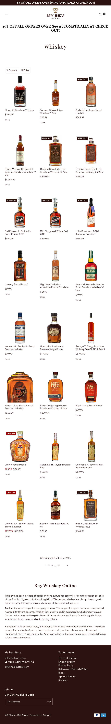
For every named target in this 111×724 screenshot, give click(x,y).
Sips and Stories (67, 676)
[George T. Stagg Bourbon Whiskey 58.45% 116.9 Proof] (91, 327)
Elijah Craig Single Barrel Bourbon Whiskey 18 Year (53, 407)
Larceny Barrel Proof (16, 284)
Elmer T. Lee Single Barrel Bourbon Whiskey (19, 407)
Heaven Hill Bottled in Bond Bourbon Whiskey (19, 348)
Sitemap (62, 679)
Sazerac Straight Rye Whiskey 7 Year (51, 111)
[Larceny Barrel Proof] (20, 265)
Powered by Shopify (41, 715)
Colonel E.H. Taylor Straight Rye (55, 466)
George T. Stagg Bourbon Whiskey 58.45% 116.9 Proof (90, 348)
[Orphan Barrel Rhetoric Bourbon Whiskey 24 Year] (55, 150)
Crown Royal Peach (15, 464)
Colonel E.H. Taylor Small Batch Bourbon (89, 466)
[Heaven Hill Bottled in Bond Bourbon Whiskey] (20, 327)
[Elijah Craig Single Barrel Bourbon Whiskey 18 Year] (55, 387)
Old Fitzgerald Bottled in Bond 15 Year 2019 (18, 232)
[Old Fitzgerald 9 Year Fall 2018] (55, 212)
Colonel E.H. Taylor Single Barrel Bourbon (19, 525)
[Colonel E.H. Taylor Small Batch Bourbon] (91, 446)
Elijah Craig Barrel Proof (88, 405)
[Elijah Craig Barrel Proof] (91, 387)
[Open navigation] (6, 14)
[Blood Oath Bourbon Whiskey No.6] (91, 505)
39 (58, 565)
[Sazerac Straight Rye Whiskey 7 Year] (55, 91)
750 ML (7, 120)
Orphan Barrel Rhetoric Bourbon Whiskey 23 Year (89, 170)
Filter (26, 70)
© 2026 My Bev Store (16, 715)
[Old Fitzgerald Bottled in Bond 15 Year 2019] (20, 212)
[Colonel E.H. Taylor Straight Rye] (55, 446)
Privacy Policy (66, 665)
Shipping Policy (66, 661)
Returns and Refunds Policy (73, 669)
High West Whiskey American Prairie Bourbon (54, 286)
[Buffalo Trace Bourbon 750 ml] (55, 505)
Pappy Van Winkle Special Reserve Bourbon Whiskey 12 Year (20, 171)
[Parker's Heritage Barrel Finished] (91, 91)
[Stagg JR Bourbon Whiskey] (20, 91)
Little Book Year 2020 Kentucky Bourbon (87, 232)
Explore (13, 70)
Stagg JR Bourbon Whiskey (19, 109)
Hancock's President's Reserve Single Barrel (51, 348)
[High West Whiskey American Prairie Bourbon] (55, 265)
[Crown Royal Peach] (20, 446)
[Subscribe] (49, 701)
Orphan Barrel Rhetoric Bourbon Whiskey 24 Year (54, 170)
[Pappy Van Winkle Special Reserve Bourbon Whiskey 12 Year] (20, 150)
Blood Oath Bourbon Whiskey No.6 (86, 525)
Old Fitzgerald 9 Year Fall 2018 (54, 232)
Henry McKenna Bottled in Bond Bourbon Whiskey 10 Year (89, 287)
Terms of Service (67, 657)
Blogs (61, 672)
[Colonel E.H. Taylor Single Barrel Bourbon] (20, 505)
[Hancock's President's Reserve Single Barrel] (55, 327)
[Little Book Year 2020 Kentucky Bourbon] (91, 212)
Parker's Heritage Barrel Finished (88, 111)
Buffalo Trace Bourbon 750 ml (54, 525)
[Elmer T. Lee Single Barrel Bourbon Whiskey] (20, 387)
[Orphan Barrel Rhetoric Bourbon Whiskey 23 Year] (91, 150)
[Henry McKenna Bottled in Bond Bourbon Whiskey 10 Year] (91, 265)
